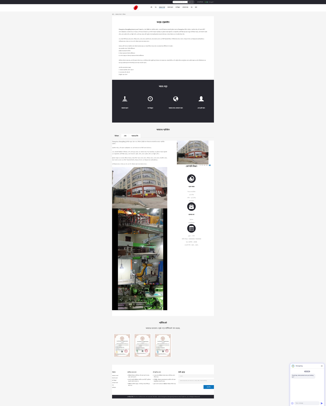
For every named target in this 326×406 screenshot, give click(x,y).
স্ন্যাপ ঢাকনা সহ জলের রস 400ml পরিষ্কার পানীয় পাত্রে (165, 383)
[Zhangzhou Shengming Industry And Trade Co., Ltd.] (135, 7)
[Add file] (292, 403)
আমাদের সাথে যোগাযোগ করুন (176, 108)
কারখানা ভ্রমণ (170, 7)
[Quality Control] (150, 99)
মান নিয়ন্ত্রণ (178, 7)
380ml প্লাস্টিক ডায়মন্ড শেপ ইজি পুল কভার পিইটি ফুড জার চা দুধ (139, 384)
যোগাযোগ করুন (185, 7)
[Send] (321, 403)
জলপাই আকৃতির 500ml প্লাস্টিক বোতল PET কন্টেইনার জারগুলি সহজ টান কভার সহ (139, 380)
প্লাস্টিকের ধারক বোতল (131, 372)
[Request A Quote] (201, 99)
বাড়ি (151, 7)
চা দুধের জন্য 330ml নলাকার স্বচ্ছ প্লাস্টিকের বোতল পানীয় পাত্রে (164, 376)
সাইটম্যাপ (114, 387)
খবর (191, 7)
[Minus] (322, 366)
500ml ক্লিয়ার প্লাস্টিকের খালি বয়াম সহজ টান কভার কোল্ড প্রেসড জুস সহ (138, 376)
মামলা (196, 7)
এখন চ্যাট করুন (200, 2)
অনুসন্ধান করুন (190, 2)
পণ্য (155, 7)
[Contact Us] (175, 99)
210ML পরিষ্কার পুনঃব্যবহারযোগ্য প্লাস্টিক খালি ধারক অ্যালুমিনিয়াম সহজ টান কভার (164, 380)
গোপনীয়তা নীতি (130, 396)
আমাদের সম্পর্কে (162, 7)
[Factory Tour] (125, 99)
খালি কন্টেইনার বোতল (157, 372)
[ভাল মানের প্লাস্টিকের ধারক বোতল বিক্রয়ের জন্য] (122, 345)
